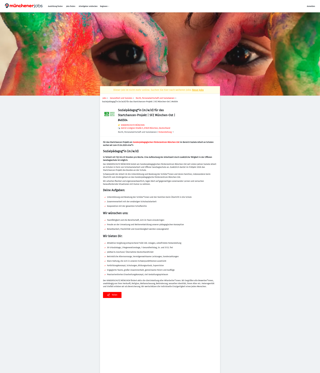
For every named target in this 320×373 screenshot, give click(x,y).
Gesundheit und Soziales (121, 98)
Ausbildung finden (55, 6)
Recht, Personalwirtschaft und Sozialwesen (155, 98)
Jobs (104, 98)
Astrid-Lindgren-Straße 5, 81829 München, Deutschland (145, 128)
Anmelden (311, 6)
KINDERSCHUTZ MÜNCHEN (132, 125)
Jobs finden (70, 6)
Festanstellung (165, 132)
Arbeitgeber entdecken (88, 6)
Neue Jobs (198, 89)
